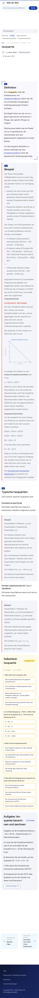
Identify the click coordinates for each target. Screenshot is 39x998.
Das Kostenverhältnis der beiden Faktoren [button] (19, 806)
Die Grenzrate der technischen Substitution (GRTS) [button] (15, 800)
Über (4, 971)
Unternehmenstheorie (9, 38)
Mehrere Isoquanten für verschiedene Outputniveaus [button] (18, 763)
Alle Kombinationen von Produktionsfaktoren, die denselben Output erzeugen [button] (17, 695)
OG (3, 52)
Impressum (6, 979)
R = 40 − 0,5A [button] (10, 731)
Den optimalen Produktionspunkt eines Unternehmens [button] (18, 687)
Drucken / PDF (9, 56)
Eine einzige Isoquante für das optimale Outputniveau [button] (18, 749)
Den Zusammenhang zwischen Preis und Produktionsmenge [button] (19, 703)
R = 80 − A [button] (8, 722)
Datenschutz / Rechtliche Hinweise (14, 975)
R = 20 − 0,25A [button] (10, 736)
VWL (12, 36)
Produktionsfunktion (24, 38)
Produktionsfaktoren (12, 99)
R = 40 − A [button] (9, 726)
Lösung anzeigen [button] (11, 886)
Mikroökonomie (21, 36)
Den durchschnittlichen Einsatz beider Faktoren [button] (18, 793)
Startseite (5, 36)
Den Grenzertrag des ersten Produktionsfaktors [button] (14, 786)
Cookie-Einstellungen (10, 984)
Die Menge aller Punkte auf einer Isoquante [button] (16, 770)
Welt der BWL (13, 3)
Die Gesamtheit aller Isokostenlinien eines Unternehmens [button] (19, 756)
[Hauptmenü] (3, 3)
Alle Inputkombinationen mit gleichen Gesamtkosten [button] (17, 681)
